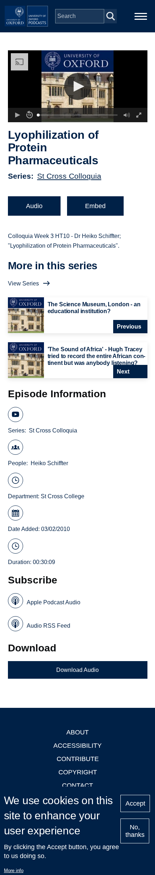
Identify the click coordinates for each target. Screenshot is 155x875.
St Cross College (62, 496)
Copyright (77, 772)
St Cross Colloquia (69, 176)
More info (13, 870)
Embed (95, 206)
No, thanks (135, 831)
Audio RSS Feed (48, 626)
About (77, 732)
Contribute (78, 758)
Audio (34, 206)
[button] (77, 86)
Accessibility (77, 745)
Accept (135, 803)
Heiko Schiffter (49, 463)
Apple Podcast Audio (53, 602)
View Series (23, 283)
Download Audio (77, 670)
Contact (77, 785)
